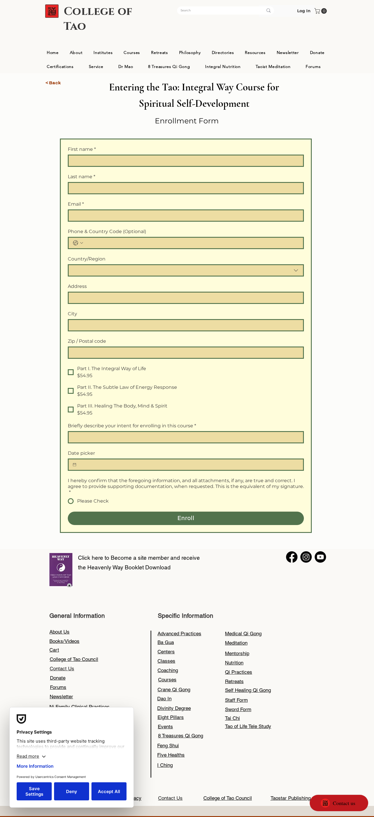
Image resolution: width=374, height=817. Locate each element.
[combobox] (186, 270)
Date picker (81, 453)
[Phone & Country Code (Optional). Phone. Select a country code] (78, 242)
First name (82, 149)
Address (77, 286)
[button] (321, 11)
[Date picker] (74, 464)
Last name (81, 176)
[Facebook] (291, 557)
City (72, 313)
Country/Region (86, 259)
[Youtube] (320, 557)
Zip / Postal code (87, 341)
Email (76, 204)
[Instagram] (306, 557)
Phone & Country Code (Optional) (107, 231)
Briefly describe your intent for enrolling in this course (132, 425)
